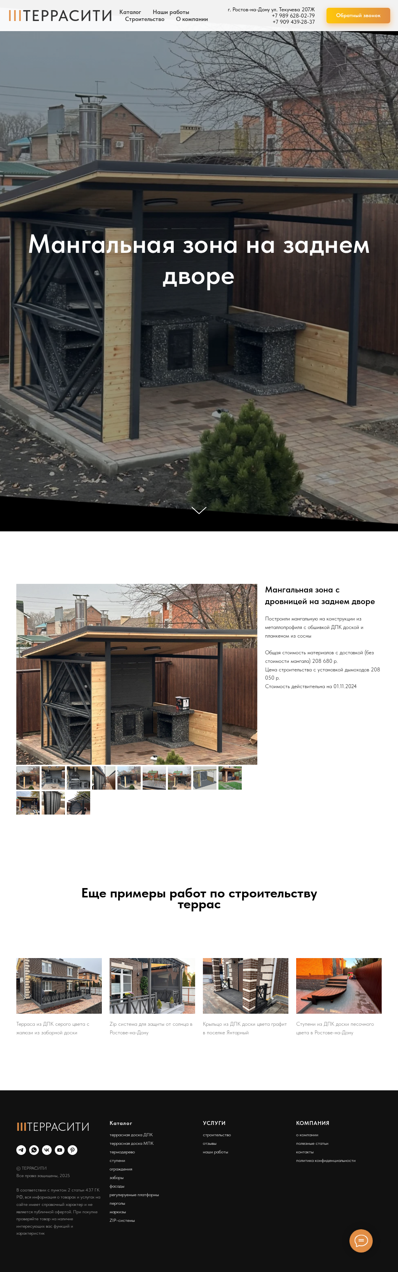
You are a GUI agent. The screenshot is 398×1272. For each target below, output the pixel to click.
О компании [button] (192, 19)
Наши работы (171, 12)
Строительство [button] (144, 19)
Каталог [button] (130, 12)
